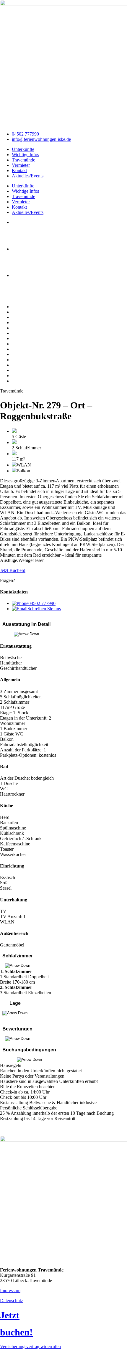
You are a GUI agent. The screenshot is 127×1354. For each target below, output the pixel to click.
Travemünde (23, 159)
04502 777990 (42, 603)
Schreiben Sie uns (44, 608)
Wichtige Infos (25, 154)
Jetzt (9, 1315)
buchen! (16, 1332)
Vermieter (21, 165)
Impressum (10, 1290)
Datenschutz (11, 1300)
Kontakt (19, 170)
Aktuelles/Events (27, 175)
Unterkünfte (23, 149)
